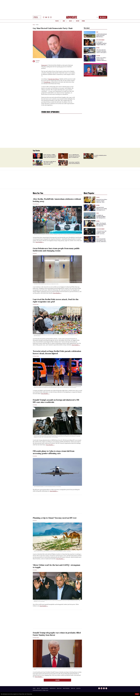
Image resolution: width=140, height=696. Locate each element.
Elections (98, 55)
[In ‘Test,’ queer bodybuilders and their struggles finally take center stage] (89, 42)
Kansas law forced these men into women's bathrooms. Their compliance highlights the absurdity (101, 202)
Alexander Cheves (36, 304)
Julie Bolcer (38, 60)
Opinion (83, 21)
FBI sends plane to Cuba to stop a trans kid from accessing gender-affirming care (53, 452)
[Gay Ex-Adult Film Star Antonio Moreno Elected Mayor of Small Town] (63, 155)
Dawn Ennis (35, 253)
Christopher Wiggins (36, 356)
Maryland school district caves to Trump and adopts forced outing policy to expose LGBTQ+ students (101, 210)
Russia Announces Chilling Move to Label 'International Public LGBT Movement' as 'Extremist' (49, 156)
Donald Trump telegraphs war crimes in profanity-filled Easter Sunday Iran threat (57, 633)
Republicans (47, 82)
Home (34, 24)
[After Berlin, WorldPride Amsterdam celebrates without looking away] (57, 219)
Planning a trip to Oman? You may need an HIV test (54, 518)
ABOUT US (38, 688)
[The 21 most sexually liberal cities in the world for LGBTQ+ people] (38, 162)
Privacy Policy (22, 694)
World (37, 24)
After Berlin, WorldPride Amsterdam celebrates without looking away (57, 200)
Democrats (44, 65)
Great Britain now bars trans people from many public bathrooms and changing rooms (56, 249)
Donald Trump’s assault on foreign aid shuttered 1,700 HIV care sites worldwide (56, 401)
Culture (97, 236)
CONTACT (34, 688)
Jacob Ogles (35, 404)
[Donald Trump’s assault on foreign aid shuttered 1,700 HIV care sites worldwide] (57, 420)
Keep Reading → (40, 242)
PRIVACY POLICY (59, 688)
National (98, 47)
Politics (57, 21)
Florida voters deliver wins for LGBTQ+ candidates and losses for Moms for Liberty (101, 59)
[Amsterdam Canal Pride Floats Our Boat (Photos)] (63, 162)
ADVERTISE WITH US (53, 688)
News (64, 21)
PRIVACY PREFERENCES (66, 688)
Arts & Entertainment (100, 39)
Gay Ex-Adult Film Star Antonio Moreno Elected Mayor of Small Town (74, 156)
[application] (95, 69)
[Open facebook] (44, 17)
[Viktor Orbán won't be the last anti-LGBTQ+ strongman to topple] (57, 585)
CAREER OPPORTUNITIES (44, 688)
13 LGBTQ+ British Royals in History (100, 156)
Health (70, 21)
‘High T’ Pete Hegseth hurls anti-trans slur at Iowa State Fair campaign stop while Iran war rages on (101, 225)
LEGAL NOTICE (78, 688)
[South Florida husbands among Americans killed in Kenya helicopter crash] (89, 34)
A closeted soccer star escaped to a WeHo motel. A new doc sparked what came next (101, 233)
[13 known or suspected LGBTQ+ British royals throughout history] (88, 155)
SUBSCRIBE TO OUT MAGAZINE (36, 17)
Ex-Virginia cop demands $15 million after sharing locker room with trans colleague (100, 218)
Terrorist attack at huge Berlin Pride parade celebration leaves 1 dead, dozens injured (57, 352)
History (77, 21)
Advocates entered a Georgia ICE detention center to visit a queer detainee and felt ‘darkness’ (101, 52)
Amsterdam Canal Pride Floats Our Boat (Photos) (74, 162)
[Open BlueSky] (46, 17)
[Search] (97, 17)
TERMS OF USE (73, 688)
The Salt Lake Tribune (53, 79)
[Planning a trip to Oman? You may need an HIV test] (57, 536)
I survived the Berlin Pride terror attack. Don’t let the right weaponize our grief (56, 300)
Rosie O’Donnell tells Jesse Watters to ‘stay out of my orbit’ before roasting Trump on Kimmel (101, 241)
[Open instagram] (51, 17)
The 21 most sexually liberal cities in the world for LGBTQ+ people (49, 163)
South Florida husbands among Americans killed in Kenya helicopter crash (101, 36)
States (97, 213)
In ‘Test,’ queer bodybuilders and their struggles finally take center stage (101, 44)
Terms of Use (29, 694)
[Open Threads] (48, 17)
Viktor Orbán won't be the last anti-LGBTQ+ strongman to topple (56, 566)
